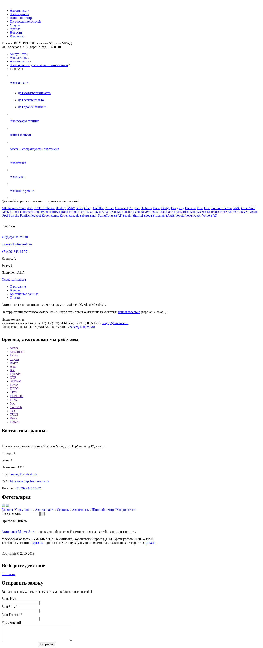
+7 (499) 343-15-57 (14, 251)
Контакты (17, 36)
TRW (13, 392)
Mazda (201, 211)
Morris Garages (238, 211)
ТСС (13, 411)
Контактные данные (24, 294)
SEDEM (15, 381)
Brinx (13, 418)
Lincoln (127, 211)
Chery (88, 208)
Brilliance (48, 208)
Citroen (109, 208)
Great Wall (248, 208)
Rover (46, 215)
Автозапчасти (19, 10)
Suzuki (127, 215)
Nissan (253, 211)
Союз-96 (16, 407)
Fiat (213, 208)
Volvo (206, 215)
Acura (22, 208)
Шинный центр (21, 18)
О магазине (18, 286)
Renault (74, 215)
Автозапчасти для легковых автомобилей (39, 65)
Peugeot (35, 215)
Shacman (159, 215)
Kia (119, 211)
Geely (5, 211)
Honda (14, 211)
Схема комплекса (14, 279)
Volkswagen (193, 215)
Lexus (154, 211)
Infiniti (73, 211)
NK (12, 403)
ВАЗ (214, 215)
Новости (16, 32)
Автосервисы (19, 14)
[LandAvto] (3, 506)
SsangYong (105, 215)
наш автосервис (129, 312)
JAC (106, 211)
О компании (23, 509)
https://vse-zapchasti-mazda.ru (29, 481)
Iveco (81, 211)
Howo (56, 211)
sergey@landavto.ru (15, 237)
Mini (193, 211)
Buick (79, 208)
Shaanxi (137, 215)
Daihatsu (146, 208)
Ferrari (227, 208)
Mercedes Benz (217, 211)
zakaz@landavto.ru (82, 327)
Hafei (64, 211)
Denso (14, 385)
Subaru (84, 215)
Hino (35, 211)
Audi (30, 208)
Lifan (161, 211)
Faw (207, 208)
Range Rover (59, 215)
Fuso (200, 208)
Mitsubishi (182, 211)
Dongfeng (177, 208)
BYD (38, 208)
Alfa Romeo (10, 208)
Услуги (15, 25)
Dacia (156, 208)
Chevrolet (121, 208)
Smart (93, 215)
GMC (236, 208)
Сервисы (63, 509)
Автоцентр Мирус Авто (18, 531)
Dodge (165, 208)
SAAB (169, 215)
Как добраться (126, 509)
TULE (14, 414)
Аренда (15, 29)
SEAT (118, 215)
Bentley (61, 208)
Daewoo (190, 208)
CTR (13, 377)
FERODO (16, 396)
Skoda (148, 215)
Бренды (15, 290)
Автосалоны (80, 509)
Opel (5, 215)
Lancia (170, 211)
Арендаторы (18, 57)
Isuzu (89, 211)
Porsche (14, 215)
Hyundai (45, 211)
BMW (71, 208)
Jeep (113, 211)
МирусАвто (18, 54)
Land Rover (141, 211)
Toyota (179, 215)
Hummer (25, 211)
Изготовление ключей (25, 21)
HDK (13, 399)
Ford (219, 208)
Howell (15, 422)
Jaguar (98, 211)
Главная (7, 509)
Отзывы (15, 297)
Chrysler (134, 208)
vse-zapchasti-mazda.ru (17, 244)
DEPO (14, 388)
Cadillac (98, 208)
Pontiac (25, 215)
